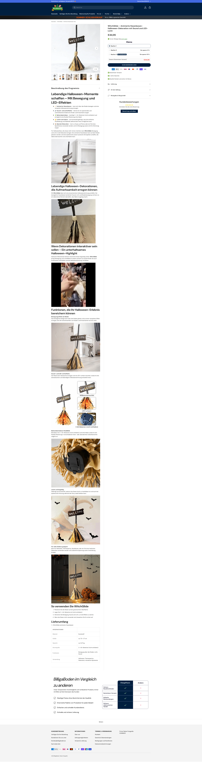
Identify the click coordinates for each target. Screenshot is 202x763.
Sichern (101, 722)
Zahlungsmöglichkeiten (81, 737)
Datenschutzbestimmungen (103, 744)
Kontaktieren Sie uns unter (58, 737)
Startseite (54, 14)
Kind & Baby (116, 14)
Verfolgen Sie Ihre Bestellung (68, 14)
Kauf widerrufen (55, 744)
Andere (126, 14)
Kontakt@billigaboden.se (58, 741)
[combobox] (103, 7)
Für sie (99, 14)
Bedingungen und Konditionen (103, 741)
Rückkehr (97, 734)
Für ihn (107, 14)
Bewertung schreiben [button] (129, 111)
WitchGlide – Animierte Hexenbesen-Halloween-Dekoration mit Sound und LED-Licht (66, 21)
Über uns (77, 734)
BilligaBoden (56, 756)
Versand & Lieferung (80, 741)
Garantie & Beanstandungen (103, 737)
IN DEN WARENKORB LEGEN (129, 65)
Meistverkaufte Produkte (87, 14)
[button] (150, 7)
